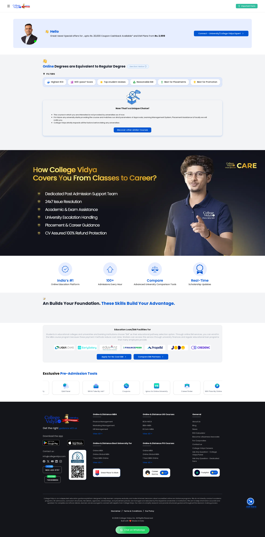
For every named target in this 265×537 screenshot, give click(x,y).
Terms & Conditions (133, 511)
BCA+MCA (147, 421)
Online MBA (98, 450)
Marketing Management (104, 425)
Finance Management (103, 421)
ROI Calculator (198, 433)
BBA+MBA (147, 425)
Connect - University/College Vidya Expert (219, 33)
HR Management (100, 429)
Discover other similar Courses (132, 130)
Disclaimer (115, 511)
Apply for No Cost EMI (112, 356)
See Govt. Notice (136, 66)
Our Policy (149, 511)
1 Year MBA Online (100, 458)
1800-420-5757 (52, 470)
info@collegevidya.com (54, 456)
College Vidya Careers (202, 448)
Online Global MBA (101, 454)
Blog (194, 425)
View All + (97, 433)
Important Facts (248, 6)
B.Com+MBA (148, 429)
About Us (196, 421)
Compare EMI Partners (149, 356)
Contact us (197, 444)
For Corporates (199, 440)
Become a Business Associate (205, 436)
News (194, 429)
